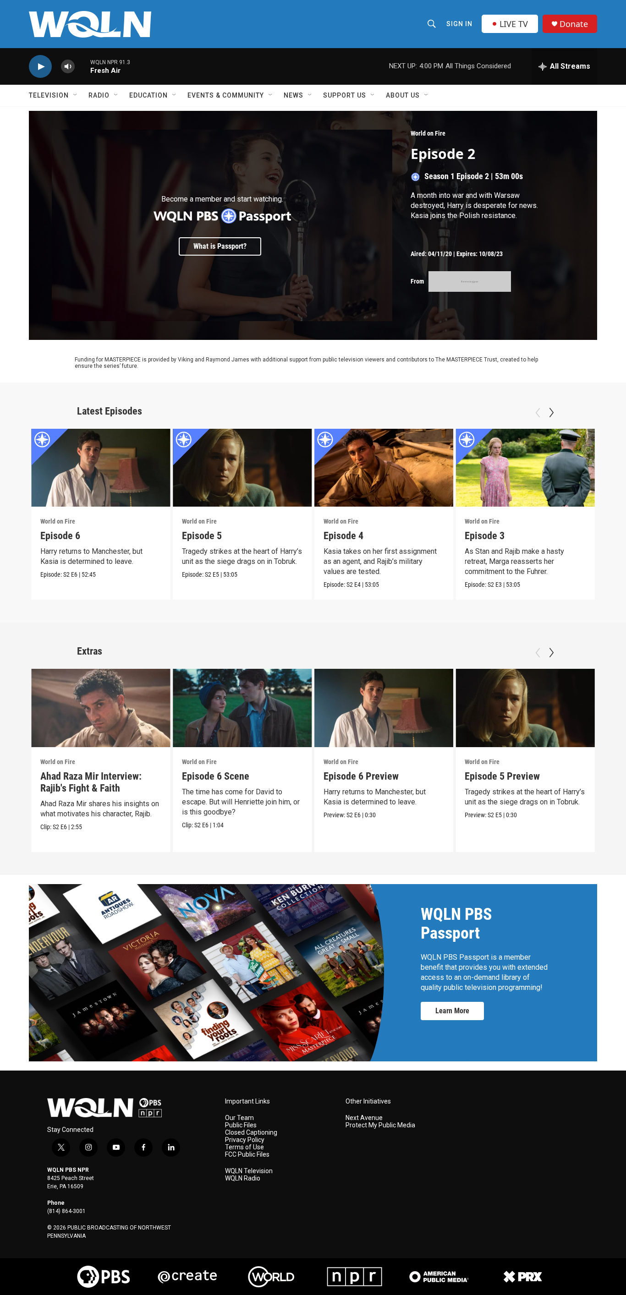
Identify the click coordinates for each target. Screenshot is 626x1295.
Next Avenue (364, 1118)
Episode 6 (60, 535)
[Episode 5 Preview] (525, 708)
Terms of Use (244, 1147)
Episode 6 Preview (361, 776)
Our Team (239, 1118)
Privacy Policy (244, 1140)
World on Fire (428, 133)
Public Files (241, 1125)
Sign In (459, 23)
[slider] (82, 66)
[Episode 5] (242, 468)
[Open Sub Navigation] (75, 95)
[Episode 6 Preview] (384, 708)
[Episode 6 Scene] (242, 708)
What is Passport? (220, 246)
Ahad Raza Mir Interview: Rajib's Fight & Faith (91, 782)
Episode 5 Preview (502, 776)
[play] (40, 66)
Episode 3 (485, 535)
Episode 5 (202, 535)
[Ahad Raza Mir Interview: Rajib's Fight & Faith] (100, 708)
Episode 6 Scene (215, 776)
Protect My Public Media (380, 1125)
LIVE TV (514, 23)
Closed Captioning (251, 1132)
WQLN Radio (242, 1178)
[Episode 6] (100, 468)
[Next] (551, 413)
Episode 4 (343, 535)
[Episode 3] (525, 468)
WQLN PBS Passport (456, 924)
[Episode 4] (384, 468)
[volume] (68, 66)
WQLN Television (249, 1171)
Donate (574, 24)
